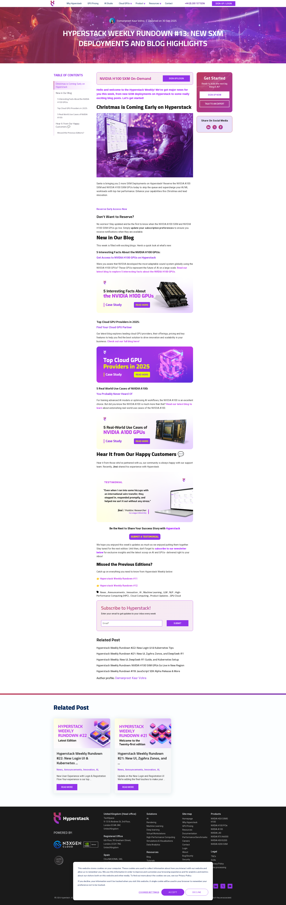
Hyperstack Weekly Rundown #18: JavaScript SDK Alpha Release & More (138, 671)
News (103, 592)
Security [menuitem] (186, 859)
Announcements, (73, 769)
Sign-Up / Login (224, 3)
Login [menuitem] (184, 848)
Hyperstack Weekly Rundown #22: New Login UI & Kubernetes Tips (135, 647)
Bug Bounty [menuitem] (187, 856)
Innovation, (89, 769)
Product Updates (159, 595)
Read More (67, 787)
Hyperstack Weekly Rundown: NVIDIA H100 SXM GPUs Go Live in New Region (140, 665)
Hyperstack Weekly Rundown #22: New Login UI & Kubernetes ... (79, 758)
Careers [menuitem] (186, 841)
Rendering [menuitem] (151, 822)
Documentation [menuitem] (189, 833)
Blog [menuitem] (149, 857)
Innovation (132, 592)
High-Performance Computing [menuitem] (161, 837)
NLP (171, 592)
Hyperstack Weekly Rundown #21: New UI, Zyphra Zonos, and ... (142, 758)
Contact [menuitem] (168, 3)
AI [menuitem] (148, 818)
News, (60, 769)
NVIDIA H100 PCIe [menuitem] (219, 825)
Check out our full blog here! (123, 341)
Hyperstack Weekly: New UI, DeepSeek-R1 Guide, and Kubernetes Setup (138, 659)
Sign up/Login (176, 78)
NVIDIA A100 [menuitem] (217, 829)
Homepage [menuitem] (187, 818)
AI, (97, 769)
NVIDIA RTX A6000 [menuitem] (219, 836)
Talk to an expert (214, 104)
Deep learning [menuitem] (153, 830)
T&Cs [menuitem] (213, 856)
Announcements (116, 592)
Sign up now (214, 95)
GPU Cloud (175, 595)
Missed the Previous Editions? (71, 133)
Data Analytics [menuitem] (153, 844)
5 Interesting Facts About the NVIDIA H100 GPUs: (73, 100)
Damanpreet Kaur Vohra (130, 20)
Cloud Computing (139, 595)
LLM (165, 592)
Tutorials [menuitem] (151, 860)
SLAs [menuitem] (213, 860)
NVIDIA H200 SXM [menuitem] (219, 844)
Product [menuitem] (139, 3)
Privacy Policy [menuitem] (217, 863)
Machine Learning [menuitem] (155, 826)
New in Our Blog (64, 93)
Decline (196, 892)
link (82, 733)
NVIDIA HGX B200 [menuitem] (219, 840)
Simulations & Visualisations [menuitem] (160, 841)
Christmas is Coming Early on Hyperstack (70, 85)
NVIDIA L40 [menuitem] (216, 833)
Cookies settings (149, 892)
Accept (173, 892)
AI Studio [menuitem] (108, 3)
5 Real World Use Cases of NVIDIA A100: (72, 115)
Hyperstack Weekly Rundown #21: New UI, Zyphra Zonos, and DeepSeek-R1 (140, 653)
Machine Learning (152, 592)
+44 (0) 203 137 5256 (195, 3)
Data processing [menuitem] (218, 867)
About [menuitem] (185, 852)
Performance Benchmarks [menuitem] (194, 837)
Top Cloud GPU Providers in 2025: (72, 108)
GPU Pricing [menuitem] (93, 3)
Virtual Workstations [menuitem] (156, 833)
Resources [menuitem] (154, 3)
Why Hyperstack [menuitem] (74, 3)
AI (140, 592)
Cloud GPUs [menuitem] (124, 3)
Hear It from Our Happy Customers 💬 (67, 125)
